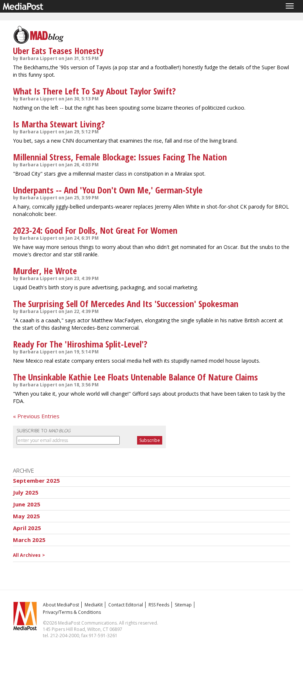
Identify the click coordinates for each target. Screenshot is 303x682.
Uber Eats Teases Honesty (58, 50)
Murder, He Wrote (45, 271)
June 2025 (26, 504)
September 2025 (36, 480)
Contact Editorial (125, 605)
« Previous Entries (36, 416)
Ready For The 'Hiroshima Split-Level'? (80, 344)
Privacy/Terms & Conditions (72, 612)
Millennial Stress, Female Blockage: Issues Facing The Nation (120, 157)
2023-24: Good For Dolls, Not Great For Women (95, 230)
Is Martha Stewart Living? (59, 124)
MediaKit (94, 605)
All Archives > (29, 555)
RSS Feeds (159, 605)
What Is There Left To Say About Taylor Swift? (94, 91)
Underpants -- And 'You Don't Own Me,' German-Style (107, 190)
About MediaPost (61, 605)
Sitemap (183, 605)
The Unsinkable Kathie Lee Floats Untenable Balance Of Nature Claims (135, 377)
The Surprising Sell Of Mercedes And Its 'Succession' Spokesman (125, 303)
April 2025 (27, 528)
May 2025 (26, 516)
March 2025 (29, 539)
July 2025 (25, 492)
